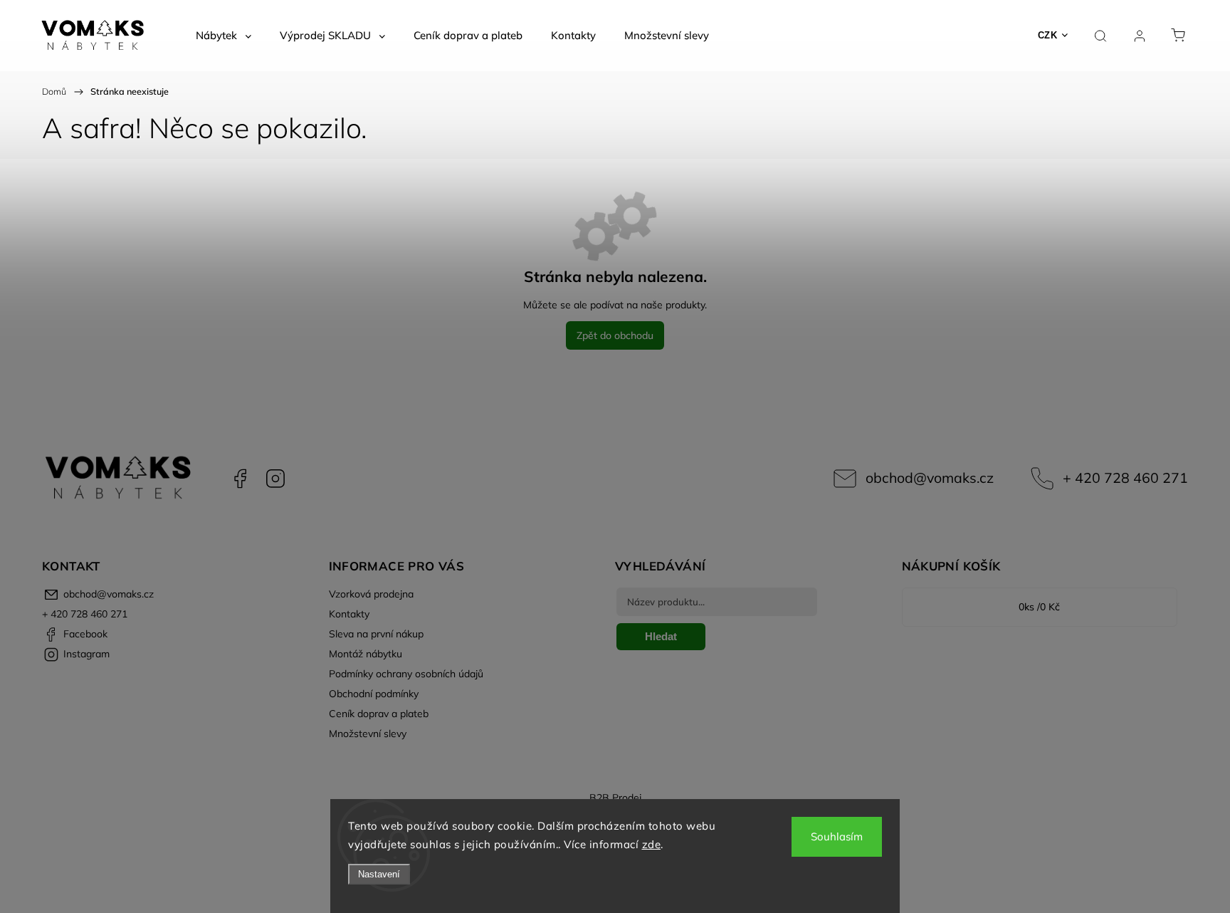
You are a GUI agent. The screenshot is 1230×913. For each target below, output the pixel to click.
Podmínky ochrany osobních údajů (406, 673)
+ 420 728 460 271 (1125, 477)
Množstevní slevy (367, 733)
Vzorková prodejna (371, 594)
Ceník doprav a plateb (379, 713)
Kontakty (349, 613)
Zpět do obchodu (615, 335)
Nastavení (379, 874)
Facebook (240, 478)
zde (651, 844)
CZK (1048, 35)
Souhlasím (837, 836)
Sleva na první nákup (376, 633)
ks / (1039, 606)
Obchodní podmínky (374, 693)
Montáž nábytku (365, 653)
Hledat (661, 636)
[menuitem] (223, 35)
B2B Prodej (615, 797)
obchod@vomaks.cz (930, 477)
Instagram (275, 478)
